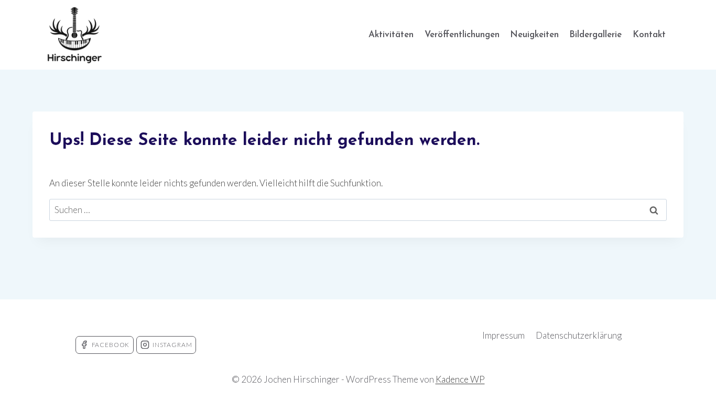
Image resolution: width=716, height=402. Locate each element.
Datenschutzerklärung (579, 335)
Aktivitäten (391, 34)
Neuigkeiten (534, 34)
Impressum (503, 335)
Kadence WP (460, 379)
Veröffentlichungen (462, 34)
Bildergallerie (595, 34)
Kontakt (649, 34)
